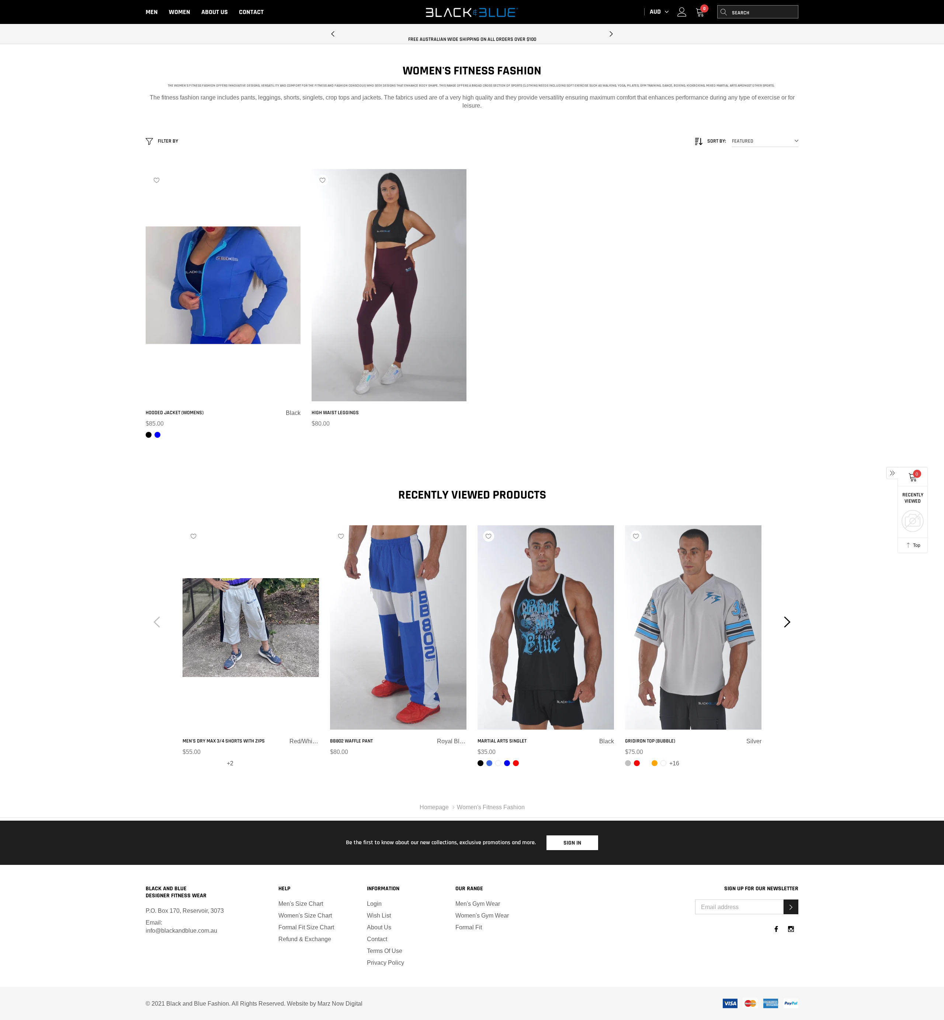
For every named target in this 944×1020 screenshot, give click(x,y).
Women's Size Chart (305, 915)
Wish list (379, 915)
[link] (682, 11)
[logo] (472, 12)
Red (516, 763)
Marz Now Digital (339, 1003)
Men (152, 12)
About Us (214, 12)
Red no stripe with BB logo (221, 763)
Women (179, 12)
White (498, 763)
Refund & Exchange (304, 939)
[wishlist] (156, 180)
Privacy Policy (385, 962)
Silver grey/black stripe (203, 763)
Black (149, 435)
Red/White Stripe (185, 763)
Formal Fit (468, 927)
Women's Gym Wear (482, 915)
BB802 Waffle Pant (351, 741)
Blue (157, 435)
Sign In (572, 843)
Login (374, 903)
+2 (230, 763)
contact (377, 939)
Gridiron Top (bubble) (650, 741)
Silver (628, 763)
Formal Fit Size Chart (306, 927)
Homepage (434, 807)
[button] (791, 907)
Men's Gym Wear (477, 903)
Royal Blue (489, 763)
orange (654, 763)
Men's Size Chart (300, 903)
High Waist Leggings (335, 412)
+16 (674, 763)
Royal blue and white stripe (333, 763)
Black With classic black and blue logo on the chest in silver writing (646, 763)
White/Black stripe (194, 763)
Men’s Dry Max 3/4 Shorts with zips (224, 741)
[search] (724, 12)
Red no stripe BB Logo (212, 763)
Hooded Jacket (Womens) (175, 412)
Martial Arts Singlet (502, 741)
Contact (251, 12)
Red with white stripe (342, 763)
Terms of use (384, 950)
